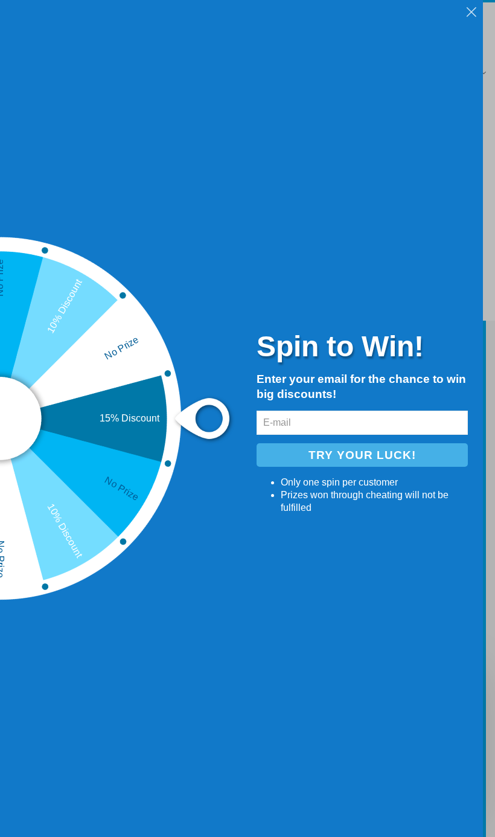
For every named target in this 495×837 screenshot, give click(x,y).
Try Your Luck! (362, 455)
